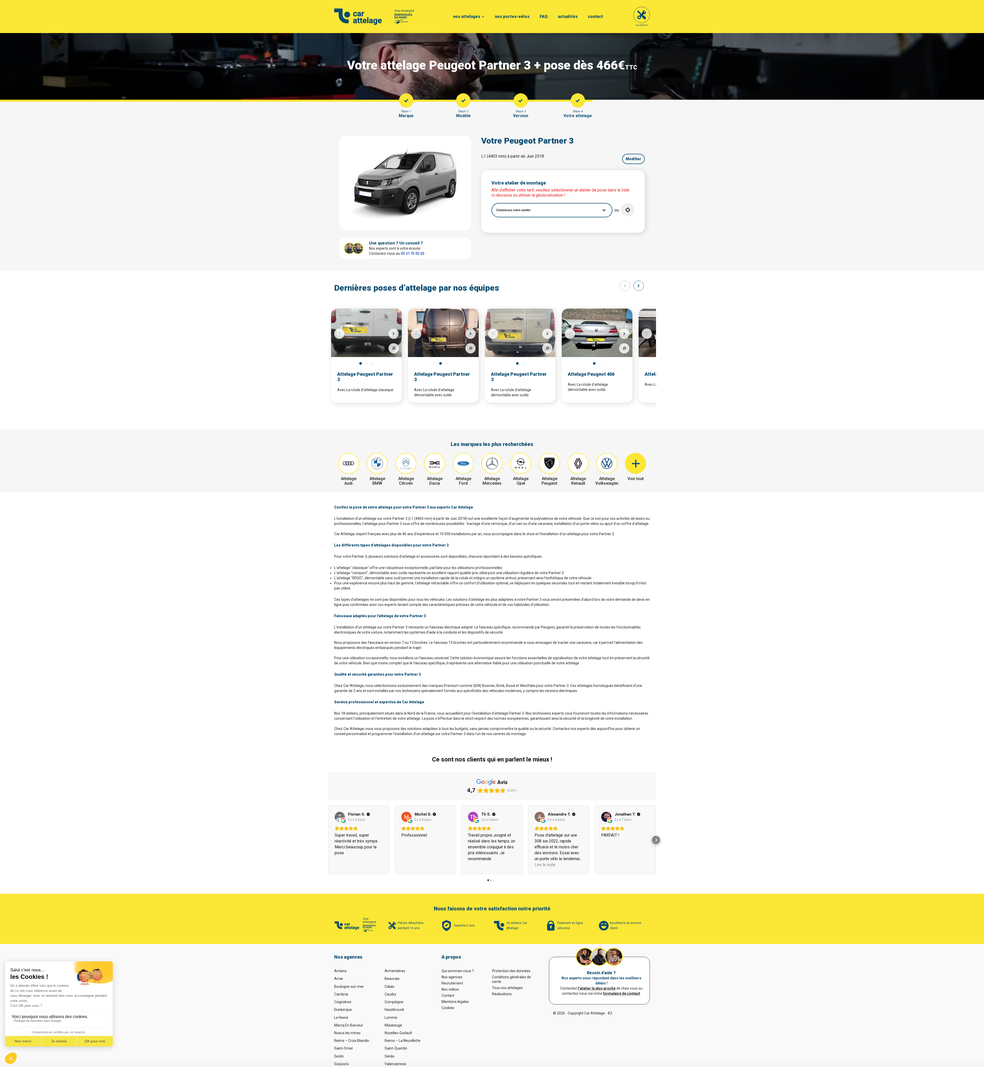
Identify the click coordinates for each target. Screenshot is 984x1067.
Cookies (448, 1008)
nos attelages (466, 16)
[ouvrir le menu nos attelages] (483, 16)
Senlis (389, 1056)
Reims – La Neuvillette (403, 1041)
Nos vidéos (450, 989)
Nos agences (452, 977)
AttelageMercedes (492, 481)
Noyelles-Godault (398, 1033)
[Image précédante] (339, 334)
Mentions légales (455, 1002)
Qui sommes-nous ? (458, 971)
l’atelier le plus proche (597, 988)
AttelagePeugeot (549, 481)
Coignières (342, 1002)
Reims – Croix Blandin (351, 1041)
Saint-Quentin (396, 1048)
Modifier (633, 159)
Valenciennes (395, 1064)
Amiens (340, 971)
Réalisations (502, 994)
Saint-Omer (343, 1048)
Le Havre (341, 1017)
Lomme (391, 1017)
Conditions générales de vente (511, 979)
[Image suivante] (393, 334)
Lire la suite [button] (545, 864)
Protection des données (511, 971)
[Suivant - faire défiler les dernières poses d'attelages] (638, 286)
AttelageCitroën (406, 481)
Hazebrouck (394, 1010)
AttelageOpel (521, 481)
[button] (627, 210)
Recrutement (452, 983)
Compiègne (394, 1002)
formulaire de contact (621, 993)
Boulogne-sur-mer (349, 986)
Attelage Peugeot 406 (591, 374)
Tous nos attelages (507, 988)
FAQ (544, 16)
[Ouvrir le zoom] (393, 348)
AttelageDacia (435, 481)
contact (595, 16)
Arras (338, 979)
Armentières (395, 971)
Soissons (341, 1064)
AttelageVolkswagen (606, 481)
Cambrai (341, 994)
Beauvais (392, 979)
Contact (448, 995)
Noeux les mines (347, 1033)
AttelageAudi (348, 481)
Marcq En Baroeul (348, 1025)
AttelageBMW (377, 481)
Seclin (339, 1056)
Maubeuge (393, 1025)
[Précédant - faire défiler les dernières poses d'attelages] (625, 286)
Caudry (390, 994)
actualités (568, 16)
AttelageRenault (578, 481)
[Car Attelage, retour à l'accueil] (358, 16)
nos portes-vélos (512, 16)
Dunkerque (343, 1010)
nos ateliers (641, 25)
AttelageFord (463, 481)
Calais (389, 986)
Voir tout (636, 478)
